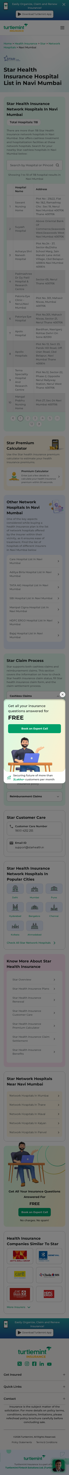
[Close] (62, 694)
